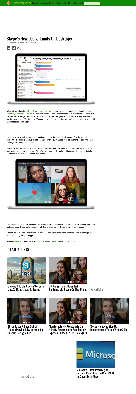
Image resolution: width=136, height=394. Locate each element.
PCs (65, 3)
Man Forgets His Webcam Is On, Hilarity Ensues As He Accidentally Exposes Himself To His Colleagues (68, 329)
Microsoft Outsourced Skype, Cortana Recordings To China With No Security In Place (95, 373)
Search (81, 3)
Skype (53, 241)
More (75, 3)
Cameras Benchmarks (47, 3)
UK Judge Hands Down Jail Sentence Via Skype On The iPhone (68, 288)
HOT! (69, 3)
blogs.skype (69, 241)
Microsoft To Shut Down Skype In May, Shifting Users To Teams (25, 288)
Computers (18, 241)
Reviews (35, 3)
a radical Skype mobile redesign (37, 111)
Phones (59, 3)
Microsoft (43, 241)
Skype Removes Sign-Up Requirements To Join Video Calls (108, 328)
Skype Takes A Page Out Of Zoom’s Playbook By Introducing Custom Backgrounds (25, 329)
